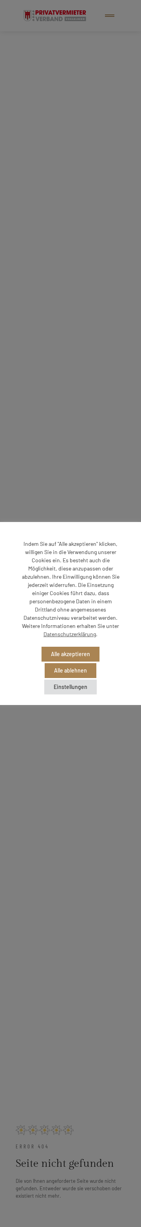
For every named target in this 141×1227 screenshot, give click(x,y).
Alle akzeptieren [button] (70, 654)
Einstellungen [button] (70, 686)
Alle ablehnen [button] (70, 670)
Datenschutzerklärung (69, 634)
